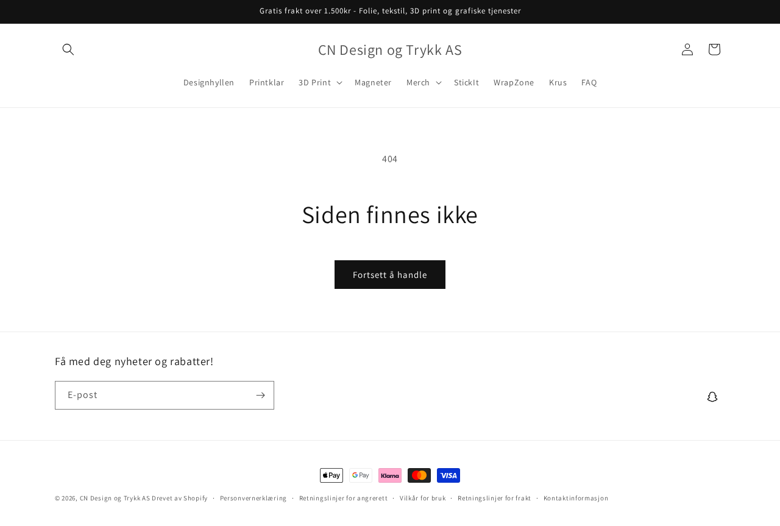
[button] (68, 49)
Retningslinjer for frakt (494, 498)
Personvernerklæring (253, 498)
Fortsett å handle (390, 274)
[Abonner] (260, 395)
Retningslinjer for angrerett (343, 498)
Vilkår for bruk (423, 498)
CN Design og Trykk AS (115, 498)
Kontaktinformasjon (576, 498)
